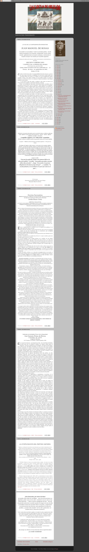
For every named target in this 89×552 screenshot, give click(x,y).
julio (58, 87)
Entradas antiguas (48, 541)
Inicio (36, 541)
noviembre (60, 81)
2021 (58, 73)
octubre (59, 83)
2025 (58, 67)
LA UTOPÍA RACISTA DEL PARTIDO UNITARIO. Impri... (64, 109)
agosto (59, 86)
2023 (58, 70)
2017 (58, 117)
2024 (58, 69)
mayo (59, 91)
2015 (58, 120)
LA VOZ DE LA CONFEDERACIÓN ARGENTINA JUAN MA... (64, 96)
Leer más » (20, 121)
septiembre (60, 84)
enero (59, 115)
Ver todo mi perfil (58, 129)
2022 (58, 72)
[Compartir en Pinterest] (47, 123)
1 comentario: (37, 123)
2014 (58, 122)
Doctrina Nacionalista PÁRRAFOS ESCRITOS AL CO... (63, 104)
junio (59, 89)
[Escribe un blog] (43, 123)
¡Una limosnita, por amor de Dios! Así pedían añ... (63, 111)
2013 (58, 123)
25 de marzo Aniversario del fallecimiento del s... (62, 101)
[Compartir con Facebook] (45, 123)
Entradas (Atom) (26, 544)
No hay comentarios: (39, 325)
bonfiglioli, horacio (60, 128)
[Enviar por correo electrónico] (42, 123)
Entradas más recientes (24, 541)
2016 (58, 119)
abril (59, 92)
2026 (58, 65)
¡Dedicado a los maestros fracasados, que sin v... (62, 99)
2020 (58, 75)
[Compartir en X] (44, 123)
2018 (58, 78)
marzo (59, 94)
